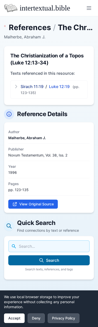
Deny (36, 318)
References (30, 27)
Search (52, 260)
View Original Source (36, 204)
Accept (14, 318)
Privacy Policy (63, 318)
